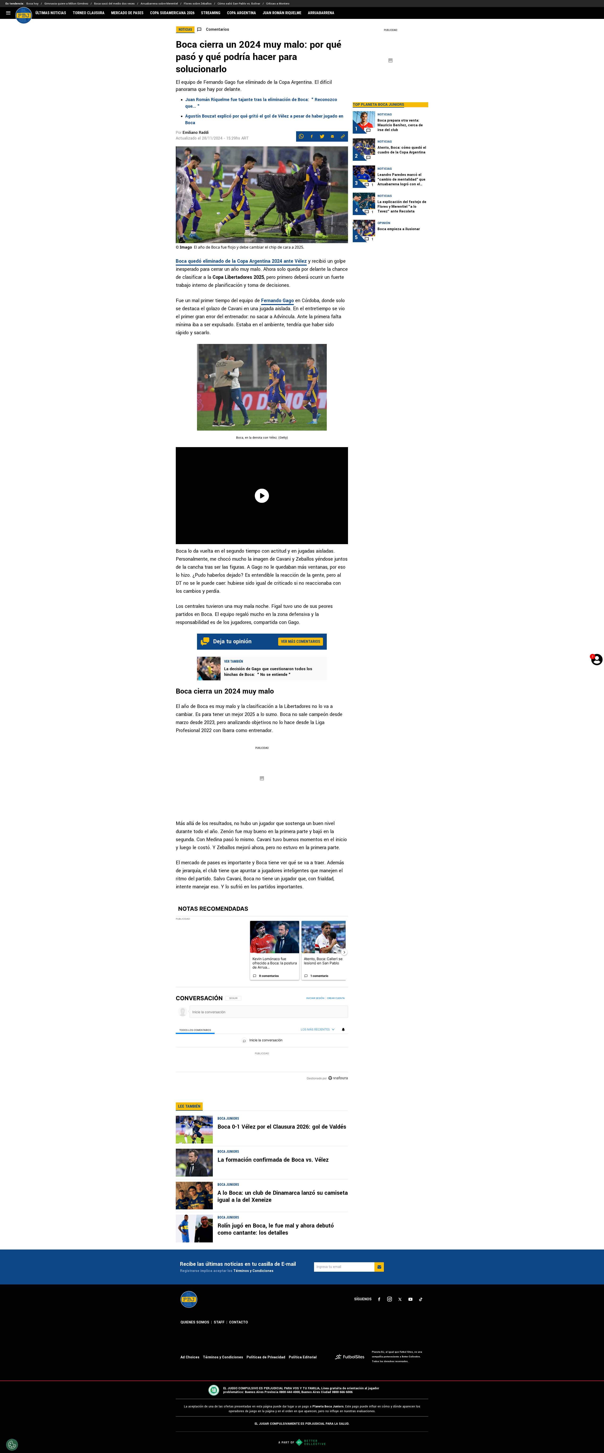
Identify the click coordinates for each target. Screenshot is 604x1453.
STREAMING (210, 13)
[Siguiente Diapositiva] (344, 952)
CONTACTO (238, 1322)
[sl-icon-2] (389, 1299)
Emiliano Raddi (196, 132)
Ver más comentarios (300, 641)
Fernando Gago (277, 300)
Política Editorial (303, 1357)
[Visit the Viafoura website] (338, 1078)
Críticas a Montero (277, 4)
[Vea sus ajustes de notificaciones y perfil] (343, 1029)
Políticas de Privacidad (266, 1357)
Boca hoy (32, 4)
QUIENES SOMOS (194, 1322)
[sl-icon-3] (400, 1299)
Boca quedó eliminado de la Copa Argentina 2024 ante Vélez (241, 261)
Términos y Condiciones (253, 1270)
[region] (262, 1038)
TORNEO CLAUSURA (89, 13)
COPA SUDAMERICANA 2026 (172, 13)
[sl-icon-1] (379, 1299)
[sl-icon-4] (410, 1299)
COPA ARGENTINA (241, 13)
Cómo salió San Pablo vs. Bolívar (239, 4)
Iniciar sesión (315, 998)
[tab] (195, 1030)
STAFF (219, 1322)
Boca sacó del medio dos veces (114, 4)
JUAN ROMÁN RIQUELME (282, 13)
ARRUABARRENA (321, 13)
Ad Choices (189, 1357)
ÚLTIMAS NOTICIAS (50, 13)
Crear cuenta (336, 998)
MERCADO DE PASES (127, 13)
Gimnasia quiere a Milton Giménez (66, 4)
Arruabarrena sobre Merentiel (159, 4)
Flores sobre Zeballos (198, 4)
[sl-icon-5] (421, 1299)
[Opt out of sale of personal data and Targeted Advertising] (12, 1445)
